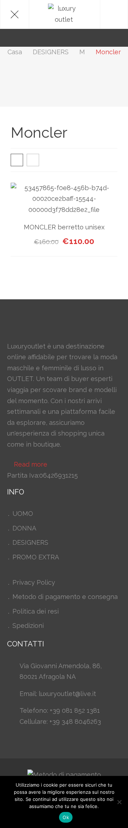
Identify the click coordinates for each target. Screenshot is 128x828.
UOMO (22, 513)
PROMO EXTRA (35, 557)
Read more (30, 464)
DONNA (24, 528)
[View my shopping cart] (108, 37)
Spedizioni (28, 625)
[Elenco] (33, 160)
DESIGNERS (51, 52)
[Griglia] (17, 160)
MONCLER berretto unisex (64, 227)
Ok (66, 817)
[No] (119, 802)
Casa (14, 52)
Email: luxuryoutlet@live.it (58, 693)
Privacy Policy (33, 582)
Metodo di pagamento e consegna (65, 596)
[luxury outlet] (64, 14)
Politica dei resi (35, 611)
